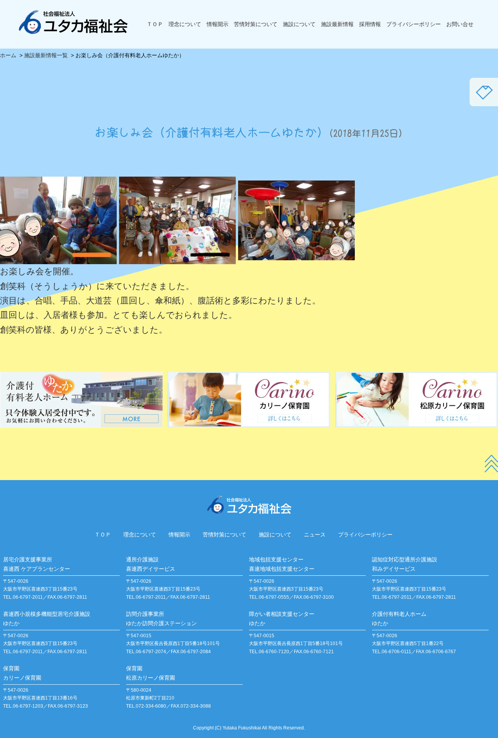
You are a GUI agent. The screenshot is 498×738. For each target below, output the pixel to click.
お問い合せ (459, 24)
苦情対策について (255, 24)
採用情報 (370, 24)
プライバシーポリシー (413, 24)
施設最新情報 (337, 24)
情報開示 (217, 24)
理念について (184, 24)
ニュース (315, 534)
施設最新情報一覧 (46, 55)
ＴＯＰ (155, 24)
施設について (299, 24)
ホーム (8, 55)
